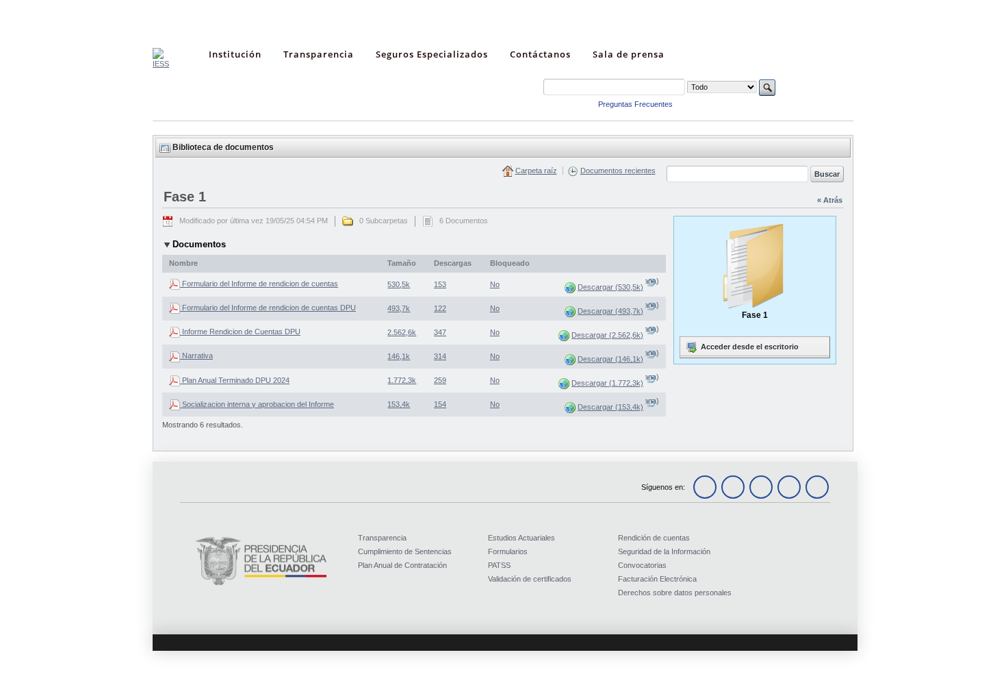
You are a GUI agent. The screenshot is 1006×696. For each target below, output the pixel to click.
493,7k (398, 308)
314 (440, 356)
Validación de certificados (529, 579)
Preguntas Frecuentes (635, 104)
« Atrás (829, 200)
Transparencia (382, 538)
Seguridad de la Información (664, 551)
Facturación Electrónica (657, 579)
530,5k (398, 284)
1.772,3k (401, 380)
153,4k (398, 404)
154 (440, 404)
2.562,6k (401, 332)
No (495, 284)
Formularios (508, 551)
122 (440, 308)
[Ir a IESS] (161, 64)
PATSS (499, 565)
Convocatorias (642, 565)
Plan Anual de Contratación (402, 565)
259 (440, 380)
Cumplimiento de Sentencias (405, 551)
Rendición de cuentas (654, 538)
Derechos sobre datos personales (675, 592)
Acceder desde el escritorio (749, 347)
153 (440, 284)
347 (440, 332)
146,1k (398, 356)
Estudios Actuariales (521, 538)
